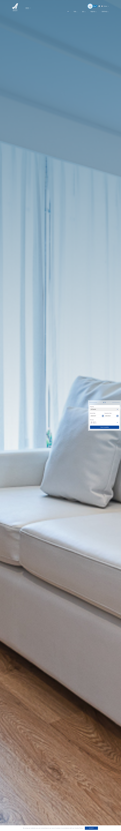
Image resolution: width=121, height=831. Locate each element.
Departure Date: (108, 413)
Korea (105, 6)
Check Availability (104, 427)
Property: (92, 406)
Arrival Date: (92, 413)
